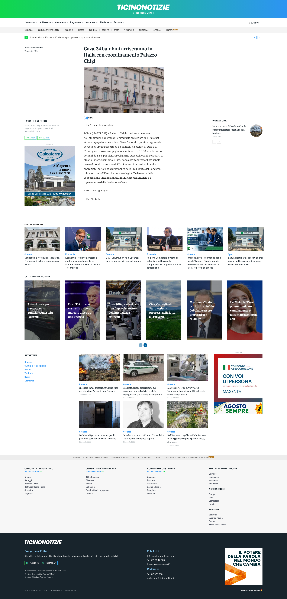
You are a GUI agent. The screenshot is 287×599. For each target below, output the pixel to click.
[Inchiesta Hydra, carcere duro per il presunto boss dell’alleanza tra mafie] (99, 414)
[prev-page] (214, 142)
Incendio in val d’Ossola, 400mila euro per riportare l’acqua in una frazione (65, 37)
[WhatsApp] (130, 212)
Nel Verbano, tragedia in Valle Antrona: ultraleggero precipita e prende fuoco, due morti (187, 438)
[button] (253, 23)
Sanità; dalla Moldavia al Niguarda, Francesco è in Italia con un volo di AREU (42, 261)
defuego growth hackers (250, 590)
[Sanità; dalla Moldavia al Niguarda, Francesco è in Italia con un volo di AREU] (42, 239)
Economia (70, 254)
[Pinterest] (124, 212)
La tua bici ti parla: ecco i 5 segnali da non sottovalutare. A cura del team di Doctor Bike (246, 261)
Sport (230, 254)
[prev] (255, 37)
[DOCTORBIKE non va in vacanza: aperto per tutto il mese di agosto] (124, 239)
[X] (117, 212)
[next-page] (219, 142)
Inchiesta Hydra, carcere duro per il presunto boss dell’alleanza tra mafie (97, 437)
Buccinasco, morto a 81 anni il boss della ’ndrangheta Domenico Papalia (143, 437)
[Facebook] (110, 212)
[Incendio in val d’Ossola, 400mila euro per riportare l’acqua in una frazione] (256, 130)
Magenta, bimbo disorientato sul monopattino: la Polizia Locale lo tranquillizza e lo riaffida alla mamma (142, 391)
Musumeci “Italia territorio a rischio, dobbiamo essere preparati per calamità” (202, 310)
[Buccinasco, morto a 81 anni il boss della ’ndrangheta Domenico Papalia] (143, 414)
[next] (259, 37)
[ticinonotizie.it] (143, 7)
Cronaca (28, 254)
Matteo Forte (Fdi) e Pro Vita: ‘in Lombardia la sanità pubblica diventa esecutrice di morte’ (186, 391)
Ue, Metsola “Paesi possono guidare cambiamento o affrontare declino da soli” (243, 310)
